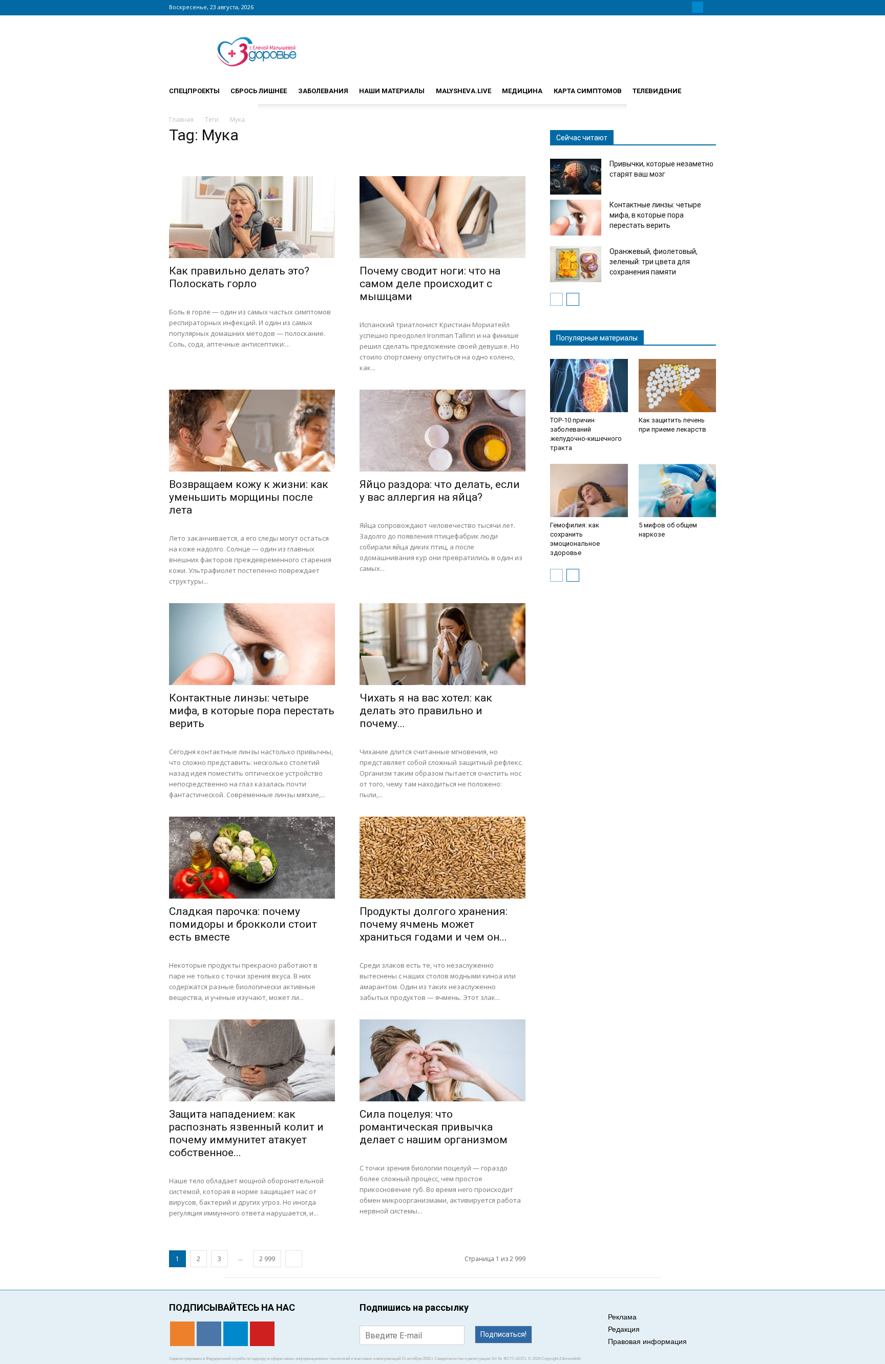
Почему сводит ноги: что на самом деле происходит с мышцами (430, 284)
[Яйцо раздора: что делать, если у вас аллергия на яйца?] (442, 431)
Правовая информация (647, 1341)
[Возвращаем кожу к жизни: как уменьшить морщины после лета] (252, 431)
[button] (703, 86)
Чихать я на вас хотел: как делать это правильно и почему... (426, 711)
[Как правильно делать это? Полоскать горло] (252, 217)
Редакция (624, 1329)
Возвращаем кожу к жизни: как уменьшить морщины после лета (248, 497)
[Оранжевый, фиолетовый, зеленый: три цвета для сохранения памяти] (575, 264)
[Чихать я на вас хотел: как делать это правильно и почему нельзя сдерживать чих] (442, 644)
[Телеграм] (697, 7)
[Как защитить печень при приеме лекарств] (678, 385)
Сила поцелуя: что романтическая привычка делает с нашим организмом (434, 1127)
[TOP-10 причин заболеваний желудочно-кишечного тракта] (589, 385)
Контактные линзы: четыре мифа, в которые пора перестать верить (251, 711)
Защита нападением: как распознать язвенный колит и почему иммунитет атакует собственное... (246, 1133)
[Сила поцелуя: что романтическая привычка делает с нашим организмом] (442, 1060)
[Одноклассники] (673, 7)
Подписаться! (503, 1334)
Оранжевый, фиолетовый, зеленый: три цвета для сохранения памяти (653, 261)
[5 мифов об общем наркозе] (678, 490)
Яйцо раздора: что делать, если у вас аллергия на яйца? (440, 490)
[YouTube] (709, 7)
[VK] (685, 7)
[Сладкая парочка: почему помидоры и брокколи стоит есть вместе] (252, 858)
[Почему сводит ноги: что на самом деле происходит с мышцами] (442, 217)
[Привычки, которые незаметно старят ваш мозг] (575, 177)
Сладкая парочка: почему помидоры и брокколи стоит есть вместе (243, 924)
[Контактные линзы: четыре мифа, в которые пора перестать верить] (252, 644)
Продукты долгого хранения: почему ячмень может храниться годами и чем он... (434, 924)
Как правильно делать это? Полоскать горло (239, 277)
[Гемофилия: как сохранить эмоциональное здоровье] (589, 490)
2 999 (267, 1258)
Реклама (622, 1317)
